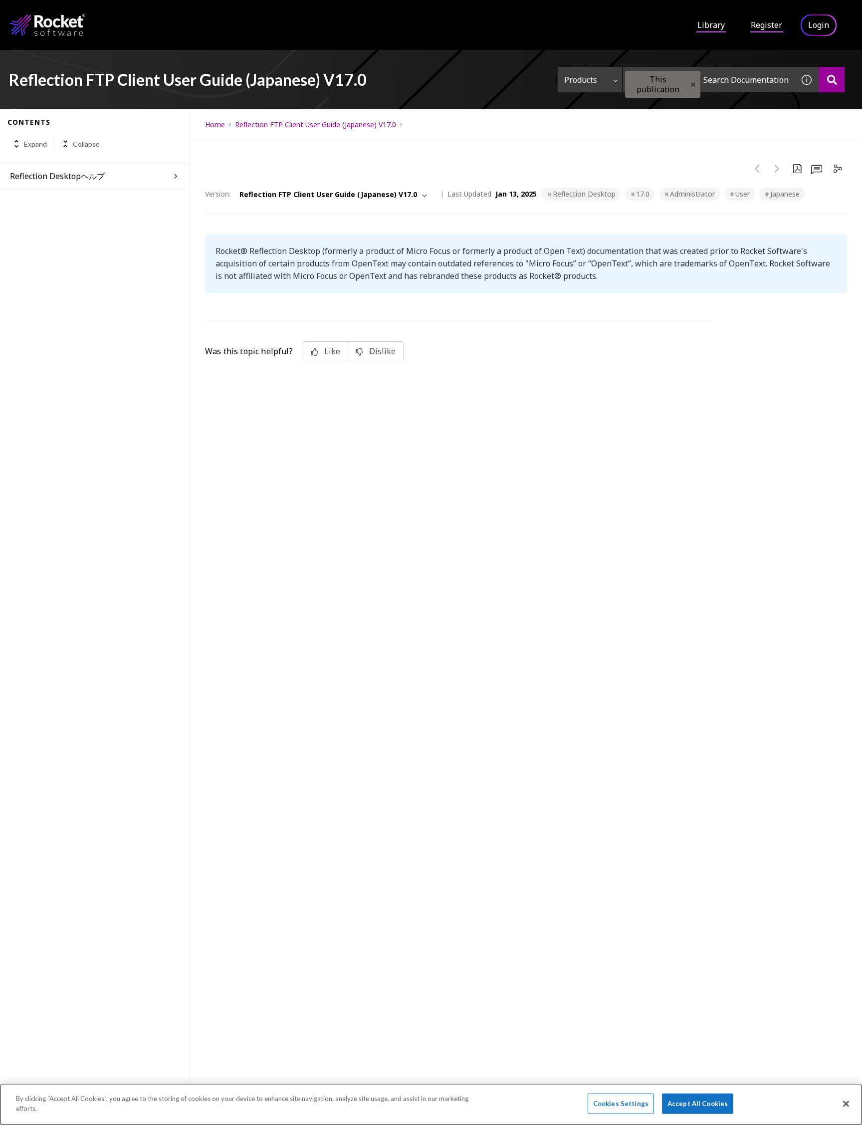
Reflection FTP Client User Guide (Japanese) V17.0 (315, 124)
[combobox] (708, 79)
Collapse (86, 144)
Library (711, 24)
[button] (693, 84)
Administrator (692, 194)
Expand (35, 144)
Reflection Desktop (584, 194)
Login (818, 24)
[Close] (846, 1104)
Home (215, 124)
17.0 (642, 194)
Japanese (785, 194)
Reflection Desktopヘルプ (57, 176)
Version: (217, 194)
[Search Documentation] (832, 79)
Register (766, 24)
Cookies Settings (620, 1104)
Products (580, 79)
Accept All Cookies (697, 1104)
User (742, 194)
